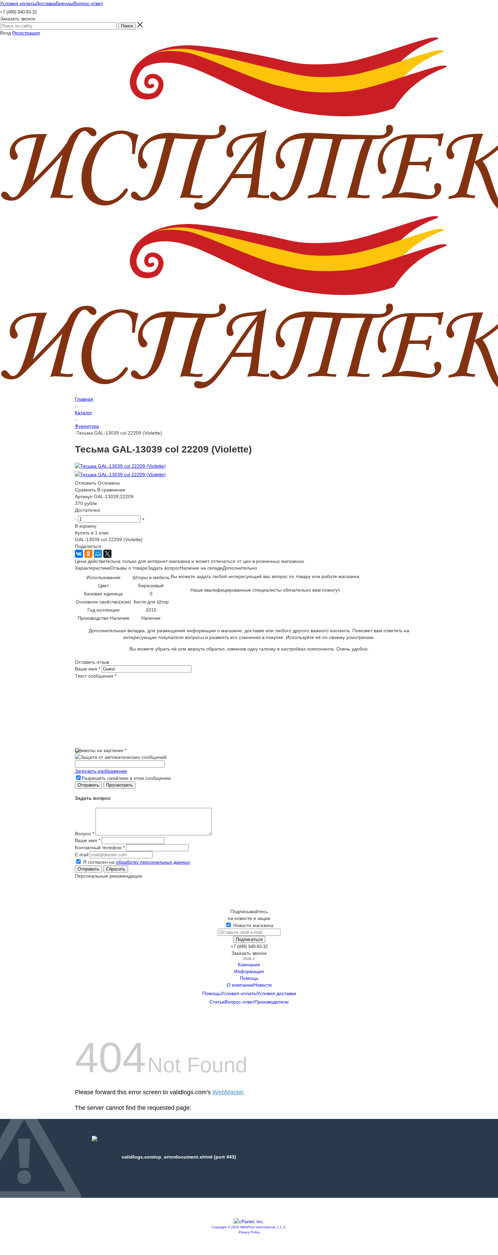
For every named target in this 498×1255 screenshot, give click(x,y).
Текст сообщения (96, 676)
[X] (107, 554)
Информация (249, 971)
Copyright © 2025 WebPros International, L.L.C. (249, 1227)
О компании (240, 985)
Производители (271, 1002)
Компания (249, 964)
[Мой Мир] (98, 554)
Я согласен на (136, 862)
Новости (262, 985)
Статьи (217, 1002)
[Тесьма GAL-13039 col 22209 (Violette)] (120, 466)
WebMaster (227, 1092)
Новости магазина (252, 925)
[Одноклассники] (88, 554)
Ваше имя (87, 668)
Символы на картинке (100, 750)
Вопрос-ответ (239, 1002)
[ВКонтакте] (79, 554)
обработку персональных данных (153, 862)
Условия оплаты (239, 993)
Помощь (249, 978)
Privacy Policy (249, 1232)
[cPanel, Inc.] (249, 1221)
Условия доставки (276, 993)
